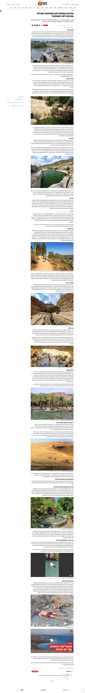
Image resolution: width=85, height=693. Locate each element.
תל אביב (64, 4)
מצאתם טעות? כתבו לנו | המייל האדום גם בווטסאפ (66, 668)
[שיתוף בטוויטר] (37, 25)
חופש (72, 10)
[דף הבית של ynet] (42, 5)
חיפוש (17, 4)
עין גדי (64, 27)
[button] (62, 4)
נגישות (12, 4)
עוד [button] (11, 7)
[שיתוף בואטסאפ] (41, 25)
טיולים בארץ (68, 27)
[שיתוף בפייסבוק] (39, 25)
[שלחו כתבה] (35, 25)
